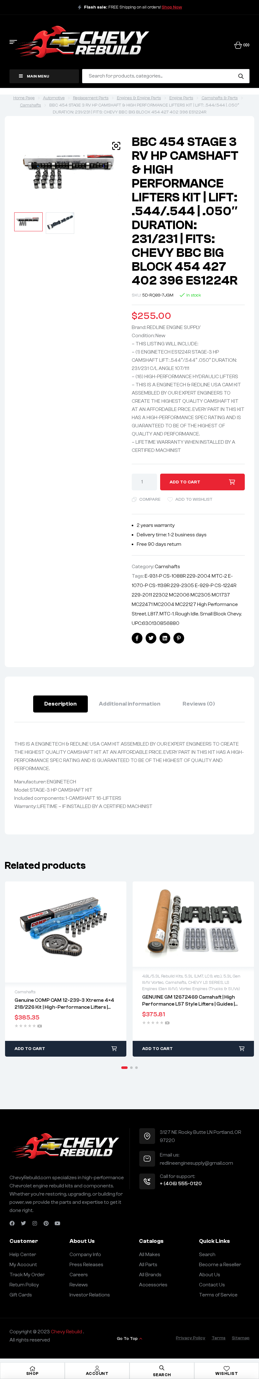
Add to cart (185, 482)
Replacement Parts (91, 98)
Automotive (54, 98)
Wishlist (226, 1373)
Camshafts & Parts (220, 98)
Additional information (129, 704)
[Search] (241, 76)
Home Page (24, 98)
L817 (153, 614)
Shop (32, 1373)
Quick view (65, 932)
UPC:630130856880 (155, 623)
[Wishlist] (227, 1368)
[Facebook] (12, 1223)
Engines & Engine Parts (139, 98)
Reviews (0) (199, 704)
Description (60, 704)
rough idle (186, 614)
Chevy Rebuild (67, 1332)
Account (97, 1373)
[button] (116, 146)
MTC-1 (167, 614)
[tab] (60, 704)
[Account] (97, 1368)
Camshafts (30, 105)
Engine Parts (181, 98)
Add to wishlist (194, 499)
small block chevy (220, 614)
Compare (149, 499)
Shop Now (172, 7)
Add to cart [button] (30, 1048)
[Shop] (32, 1368)
